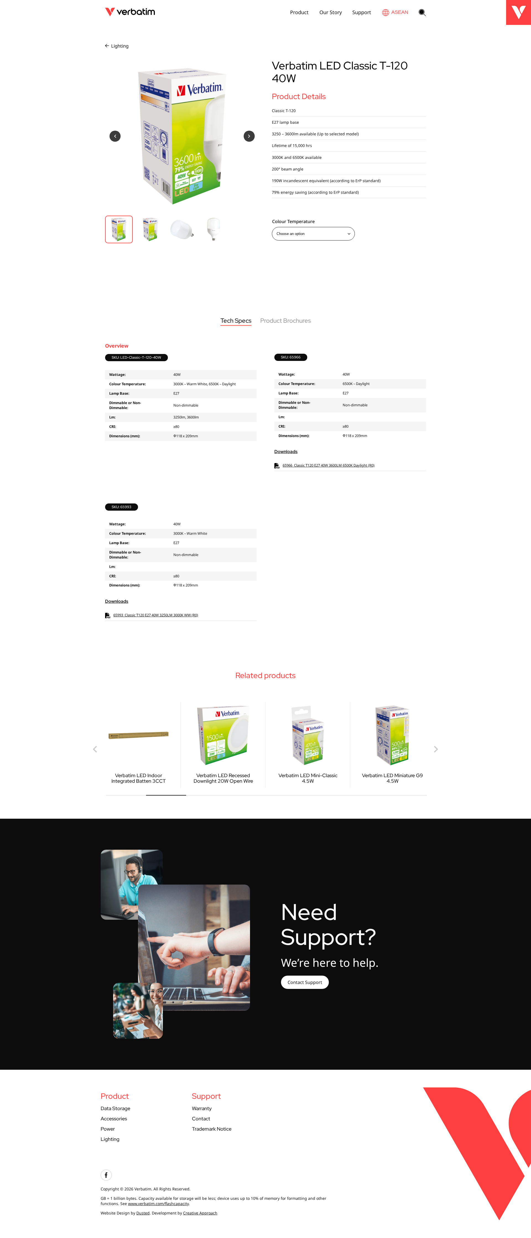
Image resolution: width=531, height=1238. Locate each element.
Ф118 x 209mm (185, 435)
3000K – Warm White (190, 383)
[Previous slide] (95, 749)
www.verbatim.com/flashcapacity (158, 1203)
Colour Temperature (293, 221)
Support (361, 12)
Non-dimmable (185, 405)
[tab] (126, 795)
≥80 (176, 426)
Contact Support (305, 982)
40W (177, 374)
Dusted (143, 1213)
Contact (201, 1118)
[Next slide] (435, 749)
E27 (176, 393)
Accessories (114, 1118)
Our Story (330, 12)
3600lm (193, 417)
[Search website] (422, 13)
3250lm (179, 417)
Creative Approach (200, 1213)
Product (299, 12)
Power (108, 1129)
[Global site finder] (395, 12)
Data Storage (115, 1108)
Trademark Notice (211, 1129)
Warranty (202, 1108)
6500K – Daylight (222, 383)
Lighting (120, 46)
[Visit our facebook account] (106, 1179)
